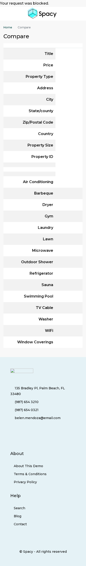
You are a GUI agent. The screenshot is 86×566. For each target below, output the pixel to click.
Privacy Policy (25, 482)
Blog (17, 516)
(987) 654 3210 (27, 402)
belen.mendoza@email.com (38, 418)
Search (19, 508)
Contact (20, 524)
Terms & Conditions (30, 474)
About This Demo (28, 466)
